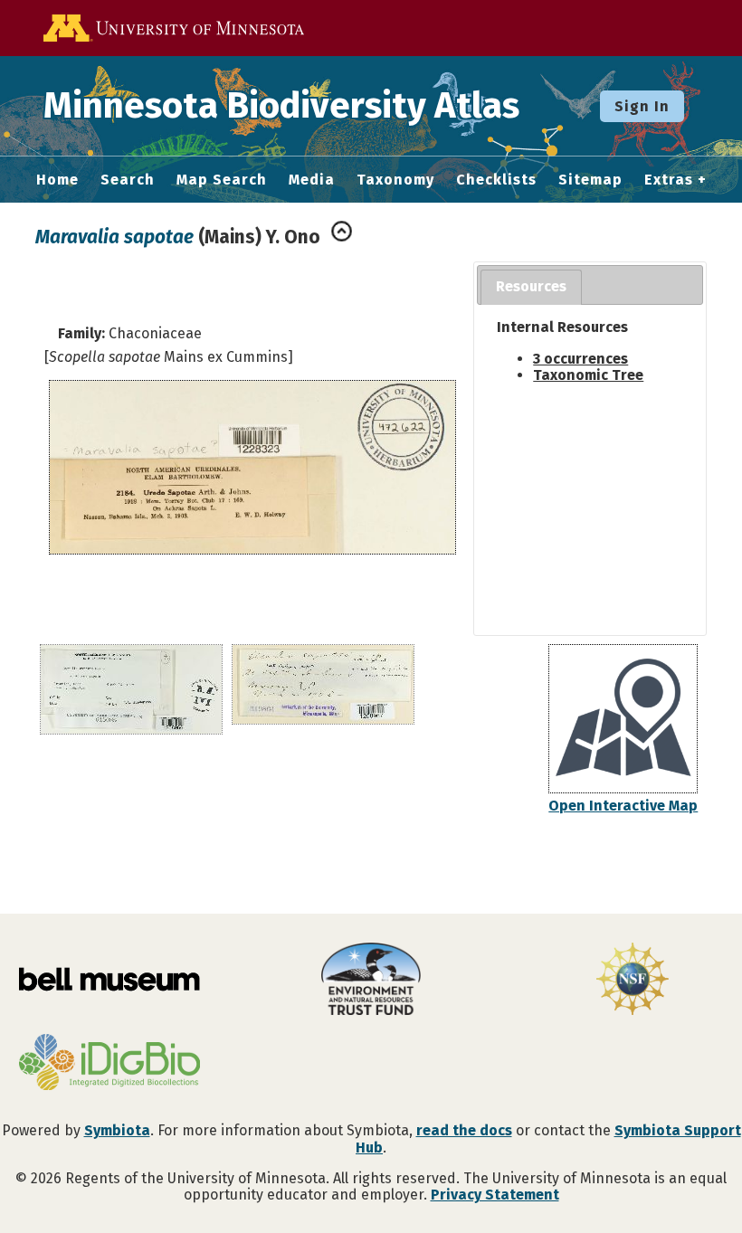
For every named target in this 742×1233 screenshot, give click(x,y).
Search (127, 180)
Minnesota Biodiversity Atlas (281, 106)
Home (57, 180)
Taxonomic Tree (588, 375)
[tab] (531, 287)
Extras (668, 180)
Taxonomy (395, 180)
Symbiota (117, 1130)
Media (312, 180)
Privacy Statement (495, 1194)
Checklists (496, 180)
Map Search (221, 180)
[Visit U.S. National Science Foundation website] (633, 981)
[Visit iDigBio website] (109, 1064)
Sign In (642, 106)
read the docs (464, 1130)
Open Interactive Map (623, 805)
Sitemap (590, 180)
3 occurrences (580, 358)
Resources (531, 286)
